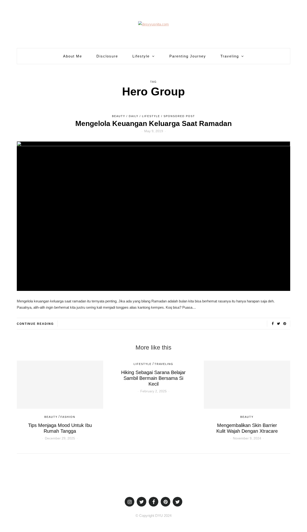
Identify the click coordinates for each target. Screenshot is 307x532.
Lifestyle (141, 56)
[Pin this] (285, 323)
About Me (72, 56)
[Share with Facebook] (273, 323)
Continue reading (35, 323)
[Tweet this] (279, 323)
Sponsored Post (179, 116)
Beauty (118, 116)
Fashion (67, 416)
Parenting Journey (187, 56)
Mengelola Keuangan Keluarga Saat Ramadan (153, 123)
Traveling (229, 56)
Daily (133, 116)
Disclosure (107, 56)
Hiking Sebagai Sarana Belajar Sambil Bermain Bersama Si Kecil (153, 378)
